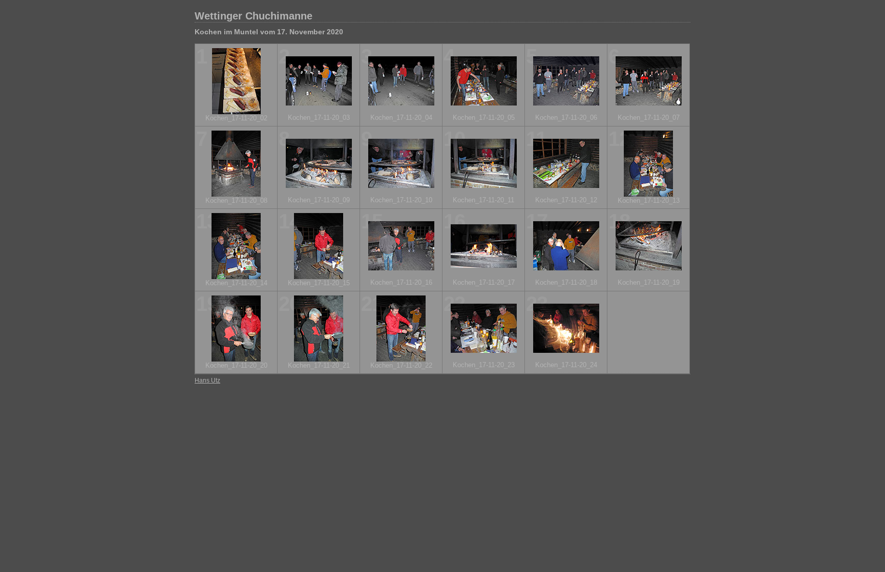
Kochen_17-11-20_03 (319, 117)
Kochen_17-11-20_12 (566, 200)
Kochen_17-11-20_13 (649, 200)
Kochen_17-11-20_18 (566, 282)
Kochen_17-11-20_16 (401, 282)
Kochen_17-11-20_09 (319, 200)
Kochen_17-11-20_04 (401, 117)
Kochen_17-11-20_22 (401, 365)
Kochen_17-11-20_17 (484, 282)
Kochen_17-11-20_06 (566, 117)
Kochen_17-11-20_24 (566, 365)
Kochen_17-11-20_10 (401, 200)
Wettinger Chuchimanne (253, 16)
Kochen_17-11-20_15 (319, 283)
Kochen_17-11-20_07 (649, 117)
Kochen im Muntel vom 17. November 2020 (269, 32)
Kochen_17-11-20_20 (236, 365)
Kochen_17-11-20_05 (484, 117)
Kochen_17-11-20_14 (236, 283)
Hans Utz (207, 380)
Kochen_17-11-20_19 (649, 282)
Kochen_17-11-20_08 (236, 200)
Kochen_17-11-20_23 (484, 365)
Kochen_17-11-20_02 (236, 118)
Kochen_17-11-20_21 (319, 365)
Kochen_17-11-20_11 (483, 200)
